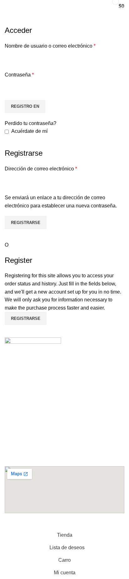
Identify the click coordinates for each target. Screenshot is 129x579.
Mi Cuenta (21, 377)
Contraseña (19, 74)
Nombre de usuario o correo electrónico (50, 46)
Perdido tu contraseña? (30, 123)
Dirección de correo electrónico (41, 168)
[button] (64, 414)
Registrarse (25, 222)
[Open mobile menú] (11, 6)
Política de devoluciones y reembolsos (52, 400)
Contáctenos (24, 366)
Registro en (25, 106)
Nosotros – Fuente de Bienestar (45, 388)
